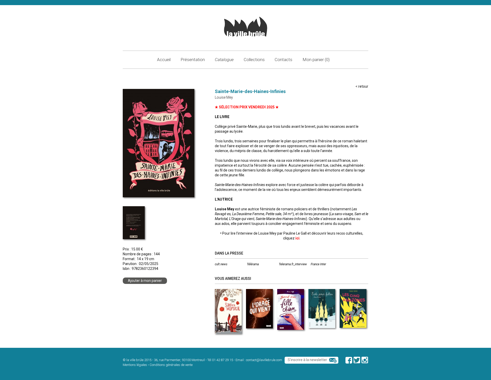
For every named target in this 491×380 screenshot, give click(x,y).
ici (297, 238)
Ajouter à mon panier (145, 281)
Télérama (253, 264)
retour (363, 86)
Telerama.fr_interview (293, 264)
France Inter (318, 264)
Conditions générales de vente (171, 365)
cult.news (221, 264)
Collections (254, 59)
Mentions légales (135, 365)
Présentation (193, 59)
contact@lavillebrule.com (264, 360)
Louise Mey (224, 97)
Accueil (164, 59)
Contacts (283, 59)
